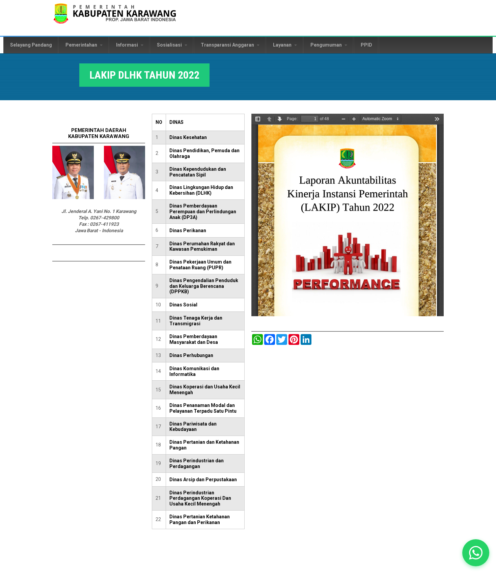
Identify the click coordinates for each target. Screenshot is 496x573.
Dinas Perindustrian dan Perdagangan (196, 463)
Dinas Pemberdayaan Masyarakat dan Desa (193, 339)
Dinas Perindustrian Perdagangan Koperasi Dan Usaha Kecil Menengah (200, 498)
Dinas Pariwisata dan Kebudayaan (193, 426)
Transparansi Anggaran (228, 45)
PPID (366, 45)
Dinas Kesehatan (188, 137)
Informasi (127, 45)
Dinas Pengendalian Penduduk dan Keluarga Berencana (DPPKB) (203, 286)
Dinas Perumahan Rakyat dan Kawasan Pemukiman (202, 246)
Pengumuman (326, 45)
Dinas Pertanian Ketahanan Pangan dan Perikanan (199, 519)
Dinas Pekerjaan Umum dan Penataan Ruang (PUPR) (200, 264)
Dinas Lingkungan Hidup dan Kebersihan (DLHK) (201, 190)
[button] (476, 553)
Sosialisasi (170, 45)
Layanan (283, 45)
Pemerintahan (81, 45)
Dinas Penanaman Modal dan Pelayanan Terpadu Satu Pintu (203, 408)
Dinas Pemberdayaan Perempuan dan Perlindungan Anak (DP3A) (202, 211)
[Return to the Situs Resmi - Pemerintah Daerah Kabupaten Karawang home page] (114, 17)
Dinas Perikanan (187, 230)
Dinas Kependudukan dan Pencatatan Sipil (197, 172)
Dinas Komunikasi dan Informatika (194, 371)
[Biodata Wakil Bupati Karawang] (124, 197)
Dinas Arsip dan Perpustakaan (203, 479)
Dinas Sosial (183, 304)
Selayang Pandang (31, 45)
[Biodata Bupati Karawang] (73, 197)
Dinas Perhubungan (191, 355)
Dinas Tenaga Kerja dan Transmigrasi (195, 320)
